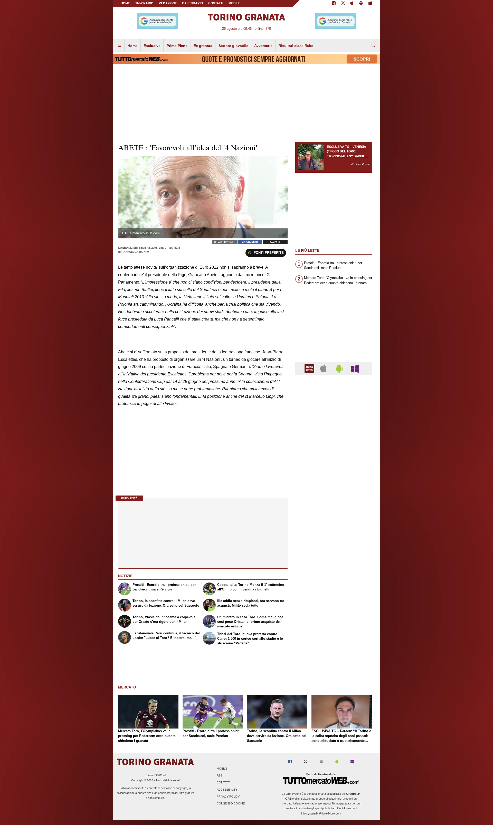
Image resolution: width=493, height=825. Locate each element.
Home (125, 3)
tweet (274, 242)
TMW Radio (144, 3)
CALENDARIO (192, 3)
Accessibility (227, 789)
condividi (248, 242)
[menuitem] (119, 46)
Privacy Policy (228, 796)
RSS (219, 775)
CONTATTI (215, 3)
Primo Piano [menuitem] (177, 46)
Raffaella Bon (133, 251)
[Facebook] (333, 3)
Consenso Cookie (231, 803)
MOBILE (234, 3)
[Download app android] (361, 3)
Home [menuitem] (133, 46)
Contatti (224, 782)
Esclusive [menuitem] (152, 46)
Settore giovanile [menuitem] (233, 46)
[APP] (310, 368)
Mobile (222, 768)
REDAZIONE (168, 3)
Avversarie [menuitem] (263, 46)
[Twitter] (343, 3)
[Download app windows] (370, 3)
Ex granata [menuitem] (203, 46)
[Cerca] (373, 46)
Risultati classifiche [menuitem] (296, 46)
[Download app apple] (352, 3)
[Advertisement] (333, 578)
